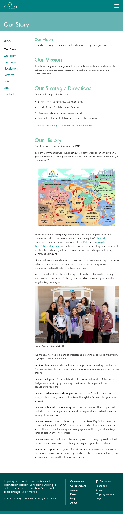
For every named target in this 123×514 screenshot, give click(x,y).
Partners (9, 75)
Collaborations (78, 485)
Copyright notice (105, 494)
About (9, 41)
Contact (9, 94)
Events (73, 494)
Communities (77, 481)
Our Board (10, 62)
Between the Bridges (51, 246)
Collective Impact (102, 238)
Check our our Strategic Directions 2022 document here (64, 125)
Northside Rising (80, 242)
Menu (116, 6)
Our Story (10, 49)
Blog (72, 498)
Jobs (7, 88)
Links (6, 81)
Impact (74, 489)
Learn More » (29, 492)
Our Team (10, 56)
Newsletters (11, 68)
